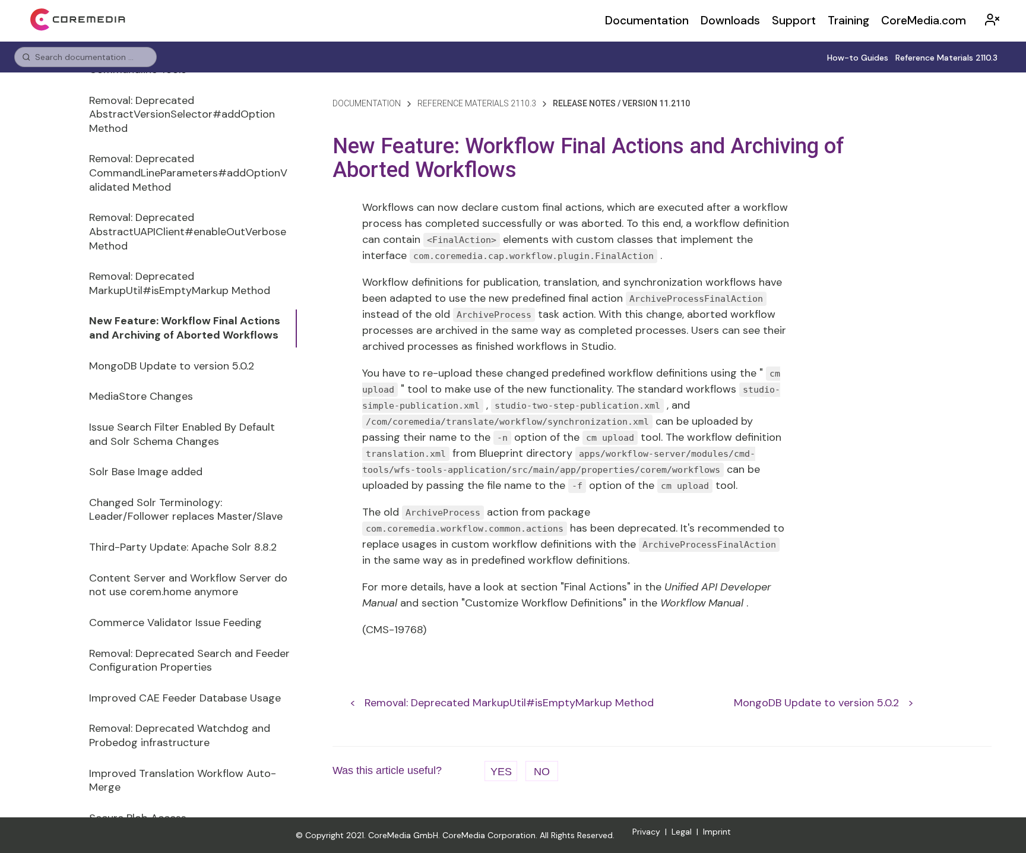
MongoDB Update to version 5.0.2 (171, 366)
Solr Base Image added (145, 472)
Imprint (717, 831)
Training (848, 20)
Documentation (647, 20)
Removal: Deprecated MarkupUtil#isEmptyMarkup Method (179, 283)
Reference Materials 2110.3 (946, 57)
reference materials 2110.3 (476, 103)
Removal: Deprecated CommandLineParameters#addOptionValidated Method (188, 172)
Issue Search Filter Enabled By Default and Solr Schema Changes (182, 434)
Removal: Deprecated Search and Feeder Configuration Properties (189, 660)
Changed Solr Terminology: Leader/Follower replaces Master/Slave (186, 509)
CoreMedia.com (923, 20)
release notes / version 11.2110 (621, 103)
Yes (501, 772)
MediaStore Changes (141, 396)
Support (794, 20)
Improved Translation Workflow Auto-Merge (182, 780)
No (542, 772)
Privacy (646, 831)
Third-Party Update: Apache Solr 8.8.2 (183, 547)
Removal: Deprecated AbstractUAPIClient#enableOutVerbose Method (187, 231)
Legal (682, 831)
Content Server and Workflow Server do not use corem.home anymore (188, 585)
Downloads (730, 20)
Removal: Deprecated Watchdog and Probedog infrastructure (179, 735)
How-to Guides (857, 57)
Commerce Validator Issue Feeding (175, 622)
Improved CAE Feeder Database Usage (185, 698)
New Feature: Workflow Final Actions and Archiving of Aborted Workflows (184, 328)
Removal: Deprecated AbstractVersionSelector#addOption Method (182, 114)
